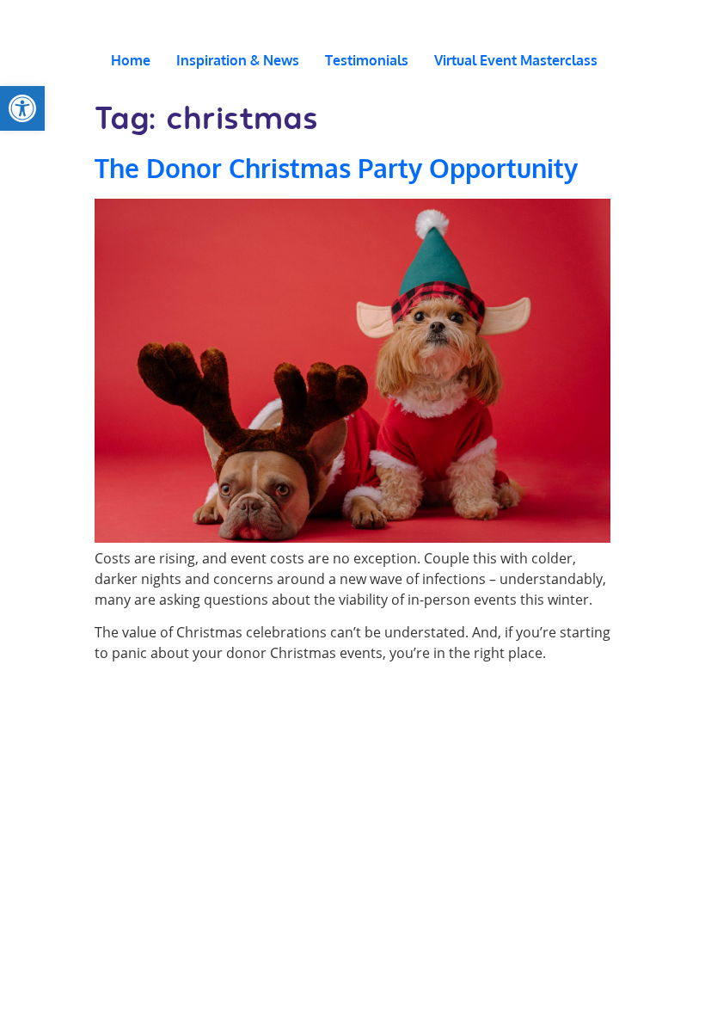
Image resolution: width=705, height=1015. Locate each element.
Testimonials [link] (366, 60)
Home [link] (130, 60)
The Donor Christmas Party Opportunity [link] (336, 167)
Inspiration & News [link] (237, 60)
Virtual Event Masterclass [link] (516, 60)
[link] (22, 108)
